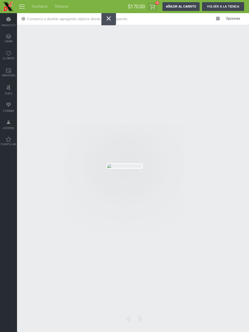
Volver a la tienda (223, 6)
